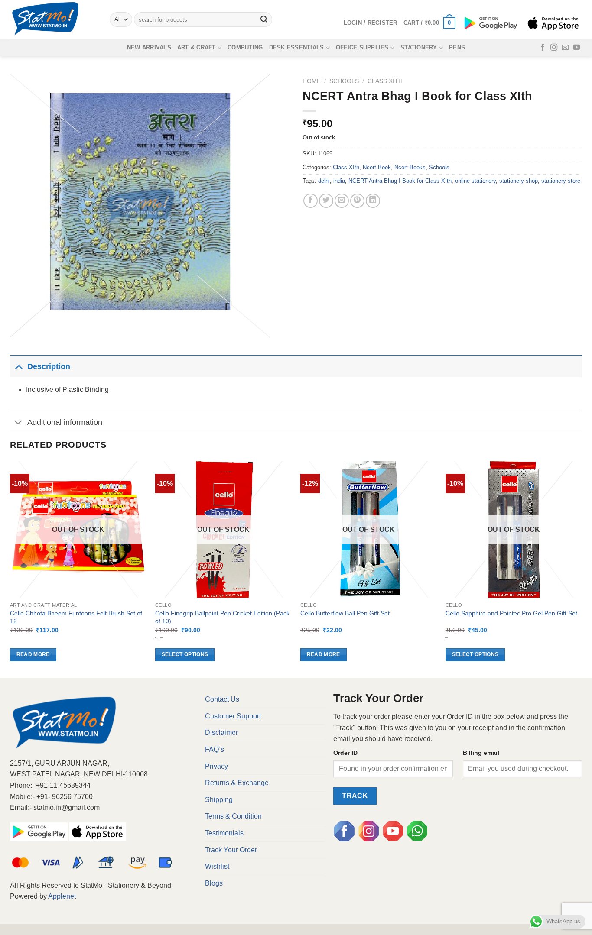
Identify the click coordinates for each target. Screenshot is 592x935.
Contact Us (222, 699)
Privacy (216, 766)
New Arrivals (149, 47)
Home (312, 81)
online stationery (475, 181)
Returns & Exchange (237, 782)
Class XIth (385, 81)
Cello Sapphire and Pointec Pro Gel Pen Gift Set (511, 613)
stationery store (560, 181)
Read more (33, 654)
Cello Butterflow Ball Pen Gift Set (345, 613)
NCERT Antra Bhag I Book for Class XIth (400, 181)
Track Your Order (231, 850)
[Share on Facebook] (310, 201)
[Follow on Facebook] (542, 48)
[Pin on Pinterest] (357, 201)
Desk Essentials (296, 47)
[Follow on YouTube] (576, 48)
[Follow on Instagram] (553, 48)
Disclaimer (221, 732)
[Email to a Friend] (342, 201)
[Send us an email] (565, 48)
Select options (185, 654)
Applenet (62, 896)
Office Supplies (362, 47)
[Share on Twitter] (326, 201)
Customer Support (233, 716)
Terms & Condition (233, 816)
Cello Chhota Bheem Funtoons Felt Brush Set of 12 (76, 617)
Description (48, 366)
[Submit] (264, 19)
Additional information (64, 422)
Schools (344, 81)
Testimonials (224, 833)
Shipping (219, 799)
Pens (457, 47)
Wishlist (217, 866)
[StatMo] (53, 19)
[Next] (581, 568)
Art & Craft (196, 47)
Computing (245, 47)
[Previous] (10, 568)
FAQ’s (214, 749)
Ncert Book (377, 167)
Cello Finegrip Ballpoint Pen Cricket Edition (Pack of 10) (222, 617)
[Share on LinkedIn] (373, 201)
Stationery (418, 47)
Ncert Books (410, 167)
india (339, 181)
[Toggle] (18, 366)
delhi (324, 181)
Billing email (481, 752)
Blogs (214, 883)
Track (355, 795)
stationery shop (518, 181)
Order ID (345, 752)
